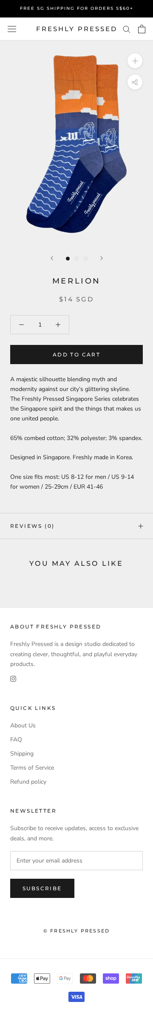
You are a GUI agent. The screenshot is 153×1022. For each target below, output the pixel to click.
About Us (23, 725)
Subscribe (42, 888)
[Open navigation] (12, 29)
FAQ (16, 739)
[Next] (101, 258)
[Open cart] (141, 29)
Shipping (22, 754)
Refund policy (28, 782)
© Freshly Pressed (76, 931)
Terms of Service (32, 768)
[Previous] (52, 258)
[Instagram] (13, 678)
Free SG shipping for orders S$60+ (76, 8)
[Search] (126, 28)
